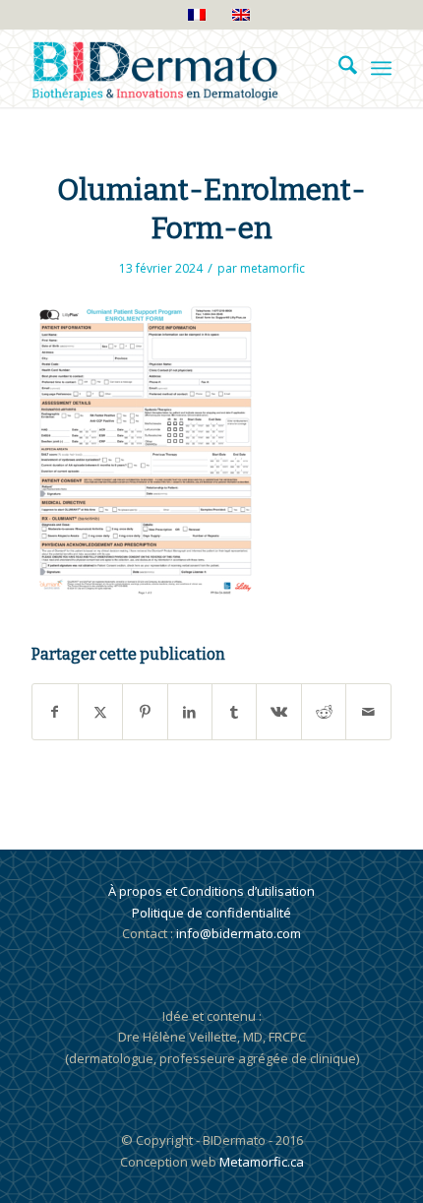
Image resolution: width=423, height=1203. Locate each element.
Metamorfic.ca (260, 1162)
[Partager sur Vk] (278, 711)
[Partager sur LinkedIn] (190, 711)
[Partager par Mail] (368, 711)
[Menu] (381, 68)
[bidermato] (175, 68)
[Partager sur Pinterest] (144, 711)
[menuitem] (338, 68)
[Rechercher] (338, 68)
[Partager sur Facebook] (54, 711)
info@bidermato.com (238, 933)
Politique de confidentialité (211, 912)
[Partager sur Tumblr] (234, 711)
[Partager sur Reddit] (323, 711)
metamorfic (272, 268)
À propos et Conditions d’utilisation (211, 891)
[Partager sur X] (100, 711)
